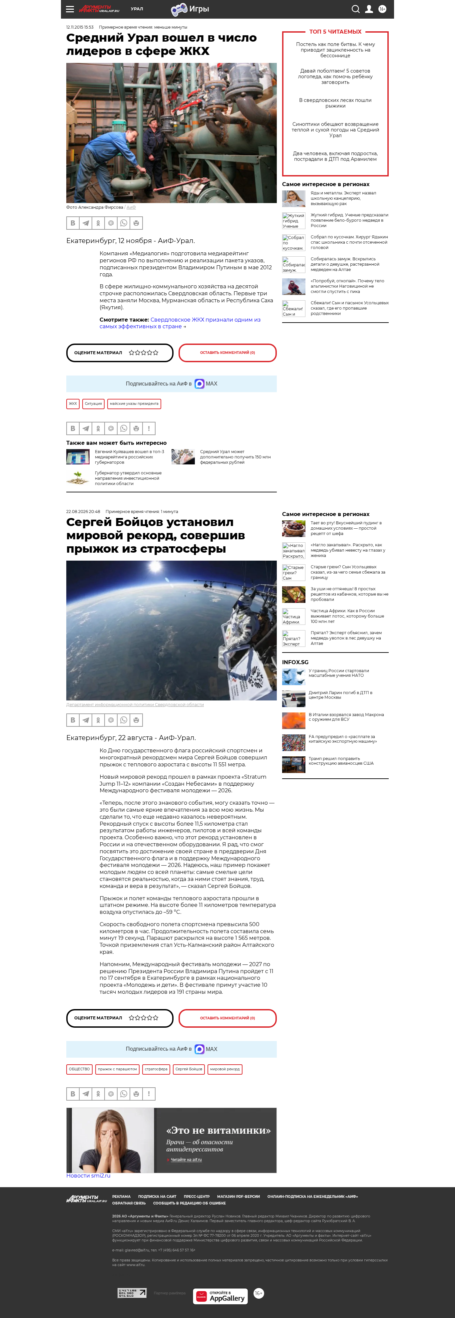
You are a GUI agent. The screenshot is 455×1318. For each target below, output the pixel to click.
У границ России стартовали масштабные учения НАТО (339, 673)
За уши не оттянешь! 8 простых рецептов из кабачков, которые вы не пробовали (349, 594)
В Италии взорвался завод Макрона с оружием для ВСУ (346, 717)
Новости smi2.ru (88, 1176)
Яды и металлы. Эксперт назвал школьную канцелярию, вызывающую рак (343, 198)
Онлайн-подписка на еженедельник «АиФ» (312, 1196)
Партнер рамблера (170, 1293)
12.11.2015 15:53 (80, 27)
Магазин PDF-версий (238, 1196)
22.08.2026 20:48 (83, 511)
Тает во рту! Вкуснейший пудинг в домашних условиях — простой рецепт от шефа (346, 528)
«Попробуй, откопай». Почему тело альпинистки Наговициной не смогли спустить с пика (347, 286)
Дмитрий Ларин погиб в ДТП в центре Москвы (340, 695)
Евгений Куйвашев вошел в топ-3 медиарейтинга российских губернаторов (129, 457)
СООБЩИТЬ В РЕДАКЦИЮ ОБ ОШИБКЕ (189, 1203)
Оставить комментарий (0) (227, 353)
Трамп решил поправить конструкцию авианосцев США (341, 761)
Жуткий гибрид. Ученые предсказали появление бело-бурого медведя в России (349, 220)
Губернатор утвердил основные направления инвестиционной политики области (128, 478)
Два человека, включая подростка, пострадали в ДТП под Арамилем (335, 156)
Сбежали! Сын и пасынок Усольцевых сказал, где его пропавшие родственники (350, 308)
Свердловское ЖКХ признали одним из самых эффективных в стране (180, 323)
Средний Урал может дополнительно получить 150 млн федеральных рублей (235, 457)
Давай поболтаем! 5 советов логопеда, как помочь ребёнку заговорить (335, 76)
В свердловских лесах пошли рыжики (335, 103)
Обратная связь (129, 1203)
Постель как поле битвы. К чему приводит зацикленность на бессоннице (335, 50)
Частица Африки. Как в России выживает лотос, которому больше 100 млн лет (347, 616)
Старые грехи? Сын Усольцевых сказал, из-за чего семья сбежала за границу (348, 572)
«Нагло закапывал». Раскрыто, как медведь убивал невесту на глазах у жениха (348, 550)
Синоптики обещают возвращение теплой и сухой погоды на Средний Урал (335, 130)
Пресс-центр (197, 1196)
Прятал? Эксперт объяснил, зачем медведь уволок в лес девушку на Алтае (346, 638)
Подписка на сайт (157, 1196)
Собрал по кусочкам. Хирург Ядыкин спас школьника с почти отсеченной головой (349, 242)
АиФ (131, 207)
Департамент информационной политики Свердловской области (135, 704)
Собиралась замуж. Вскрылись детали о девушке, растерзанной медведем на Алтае (345, 264)
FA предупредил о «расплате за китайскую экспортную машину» (343, 739)
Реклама (121, 1196)
